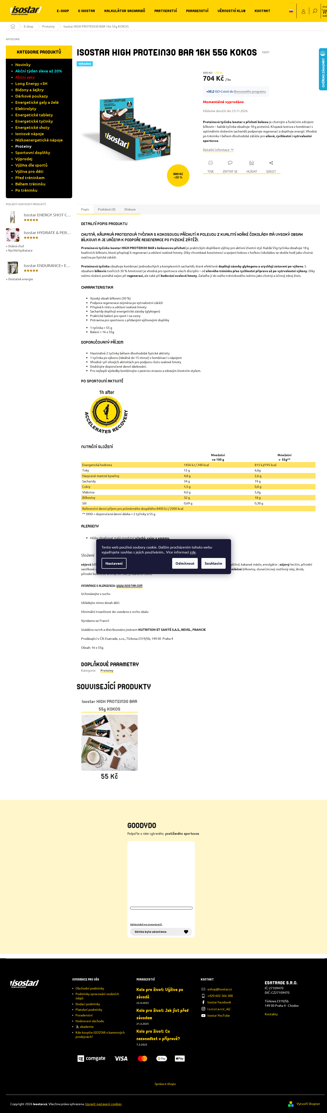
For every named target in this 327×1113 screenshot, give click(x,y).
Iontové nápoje (29, 133)
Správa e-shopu (165, 1084)
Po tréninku (26, 190)
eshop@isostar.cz (219, 989)
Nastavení (114, 563)
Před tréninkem (30, 177)
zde (193, 552)
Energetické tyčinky (34, 121)
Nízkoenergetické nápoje (39, 139)
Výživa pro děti (29, 171)
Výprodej (23, 158)
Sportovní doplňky (32, 152)
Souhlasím (213, 563)
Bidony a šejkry (29, 89)
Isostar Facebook (219, 1002)
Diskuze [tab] (130, 209)
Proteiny (23, 146)
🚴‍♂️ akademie (85, 1026)
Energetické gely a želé (37, 102)
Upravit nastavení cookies (103, 1104)
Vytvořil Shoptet (308, 1104)
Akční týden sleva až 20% (38, 70)
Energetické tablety (34, 114)
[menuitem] (62, 11)
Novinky (23, 64)
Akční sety (25, 77)
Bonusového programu (250, 91)
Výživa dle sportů (31, 164)
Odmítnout (185, 563)
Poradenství (84, 1015)
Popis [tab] (85, 209)
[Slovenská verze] (291, 11)
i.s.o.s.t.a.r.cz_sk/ (218, 1009)
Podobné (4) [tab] (107, 209)
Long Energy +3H (31, 83)
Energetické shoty (32, 127)
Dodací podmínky (88, 1004)
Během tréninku (30, 183)
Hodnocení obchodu (90, 1021)
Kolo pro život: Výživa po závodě (159, 993)
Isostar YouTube (218, 1015)
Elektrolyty (25, 108)
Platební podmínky (89, 1009)
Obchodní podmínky (90, 988)
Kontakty (271, 1014)
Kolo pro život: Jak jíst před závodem (162, 1014)
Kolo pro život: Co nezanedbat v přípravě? (158, 1035)
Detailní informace (216, 150)
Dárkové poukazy (31, 95)
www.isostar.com (129, 586)
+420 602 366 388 (220, 996)
